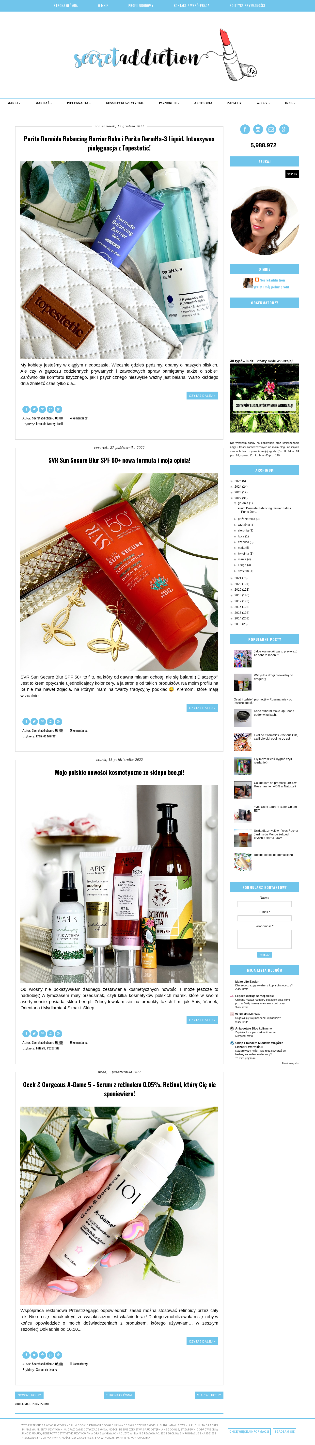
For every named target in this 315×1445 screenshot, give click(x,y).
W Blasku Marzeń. (247, 1014)
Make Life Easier (247, 981)
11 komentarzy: (79, 1363)
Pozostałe (53, 1048)
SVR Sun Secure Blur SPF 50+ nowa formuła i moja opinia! (119, 460)
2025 (238, 481)
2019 (238, 589)
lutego (242, 565)
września (244, 525)
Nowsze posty (29, 1395)
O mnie (103, 5)
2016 (238, 607)
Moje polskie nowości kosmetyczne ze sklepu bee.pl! (119, 772)
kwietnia (244, 553)
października (247, 519)
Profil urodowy (141, 5)
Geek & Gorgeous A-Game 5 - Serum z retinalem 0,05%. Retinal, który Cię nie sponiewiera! (119, 1089)
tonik (60, 423)
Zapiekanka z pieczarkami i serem (255, 1032)
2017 (238, 601)
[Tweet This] (35, 408)
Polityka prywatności (247, 5)
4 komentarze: (79, 417)
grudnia (243, 503)
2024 (238, 486)
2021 (238, 578)
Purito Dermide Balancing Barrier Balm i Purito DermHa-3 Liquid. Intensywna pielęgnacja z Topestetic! (119, 143)
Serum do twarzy (46, 1369)
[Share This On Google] (58, 408)
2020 (238, 584)
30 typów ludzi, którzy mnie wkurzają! (261, 361)
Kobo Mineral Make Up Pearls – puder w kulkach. (275, 712)
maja (241, 547)
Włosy (262, 103)
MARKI (13, 103)
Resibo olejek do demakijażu (273, 855)
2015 (238, 613)
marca (242, 559)
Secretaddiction (272, 280)
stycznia (244, 571)
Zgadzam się (284, 1431)
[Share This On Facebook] (26, 408)
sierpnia (244, 530)
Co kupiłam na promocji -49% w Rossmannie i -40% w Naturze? (275, 784)
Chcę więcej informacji (249, 1431)
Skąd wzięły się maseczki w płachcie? (258, 1017)
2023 (238, 492)
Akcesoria (203, 103)
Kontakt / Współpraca (191, 5)
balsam (40, 1048)
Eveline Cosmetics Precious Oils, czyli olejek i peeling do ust (276, 736)
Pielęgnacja (78, 103)
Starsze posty (209, 1395)
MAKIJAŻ (42, 103)
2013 (238, 624)
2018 (238, 595)
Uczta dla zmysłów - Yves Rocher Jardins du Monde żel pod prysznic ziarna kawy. (276, 834)
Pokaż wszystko (290, 1063)
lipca (241, 536)
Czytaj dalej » (202, 396)
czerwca (244, 542)
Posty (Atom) (40, 1404)
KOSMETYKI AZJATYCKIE (125, 103)
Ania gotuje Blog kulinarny (253, 1028)
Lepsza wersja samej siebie (254, 996)
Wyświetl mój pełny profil (270, 286)
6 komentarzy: (79, 1042)
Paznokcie (168, 103)
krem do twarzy (45, 423)
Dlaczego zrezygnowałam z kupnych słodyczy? (264, 985)
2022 (238, 498)
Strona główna (66, 5)
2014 (238, 618)
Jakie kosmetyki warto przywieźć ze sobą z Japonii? (275, 653)
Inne (289, 103)
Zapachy (234, 103)
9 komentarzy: (79, 730)
